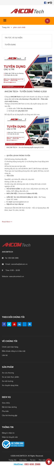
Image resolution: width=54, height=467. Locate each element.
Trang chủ (6, 27)
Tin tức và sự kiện (13, 38)
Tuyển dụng (10, 45)
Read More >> (7, 222)
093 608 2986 (32, 464)
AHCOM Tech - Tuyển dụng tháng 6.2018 (26, 91)
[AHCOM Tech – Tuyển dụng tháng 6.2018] (27, 71)
